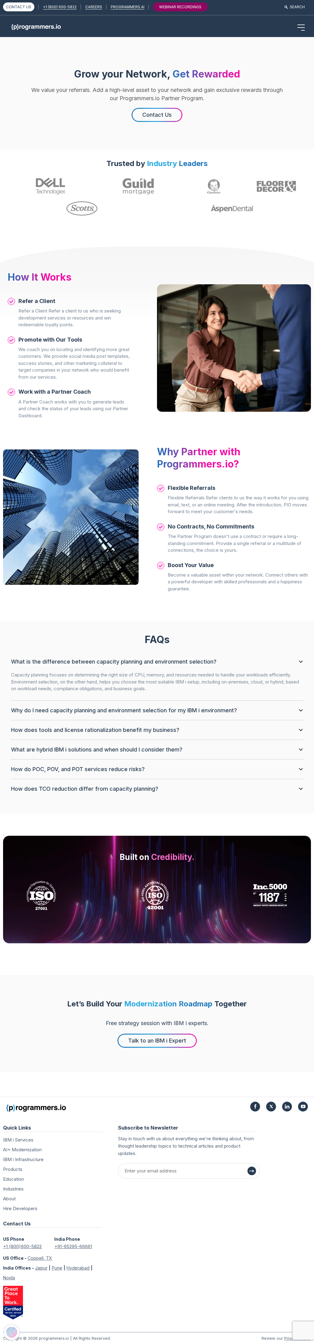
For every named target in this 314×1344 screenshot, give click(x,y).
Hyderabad (78, 1267)
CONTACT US (18, 7)
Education (13, 1179)
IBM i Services (18, 1140)
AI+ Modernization (22, 1150)
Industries (13, 1189)
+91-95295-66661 (73, 1246)
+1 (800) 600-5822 (60, 7)
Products (12, 1169)
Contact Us (157, 115)
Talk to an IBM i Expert (157, 1040)
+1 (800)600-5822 (22, 1246)
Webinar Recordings (180, 7)
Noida (9, 1277)
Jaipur (41, 1267)
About (9, 1199)
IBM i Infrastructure (23, 1159)
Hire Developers (20, 1208)
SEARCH (297, 7)
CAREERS (93, 7)
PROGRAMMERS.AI (127, 7)
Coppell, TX (40, 1258)
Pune (57, 1267)
